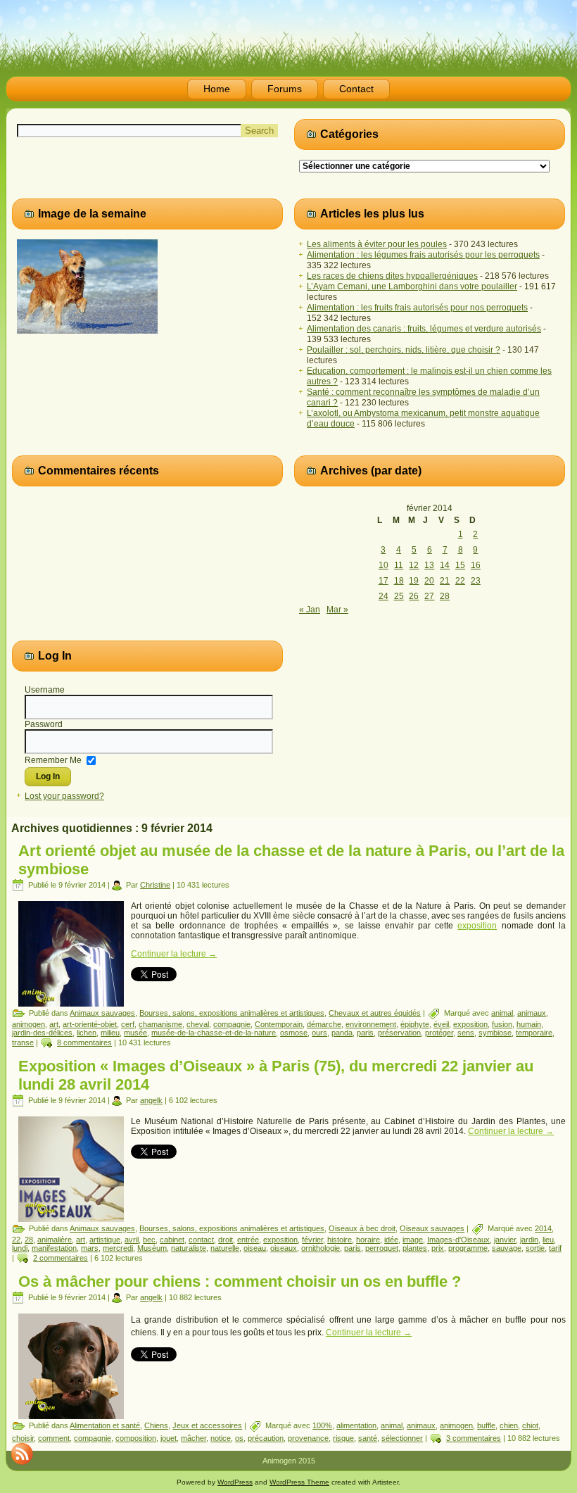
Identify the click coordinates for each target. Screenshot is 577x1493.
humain (528, 1024)
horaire (368, 1239)
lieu (548, 1239)
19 (414, 581)
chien (509, 1425)
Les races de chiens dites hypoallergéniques (392, 276)
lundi (19, 1248)
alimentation (356, 1425)
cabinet (172, 1239)
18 (399, 581)
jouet (168, 1438)
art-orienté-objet (90, 1024)
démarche (324, 1024)
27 (429, 596)
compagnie (232, 1024)
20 (429, 581)
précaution (266, 1438)
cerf (127, 1024)
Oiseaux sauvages (432, 1228)
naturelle (224, 1248)
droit (225, 1239)
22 (460, 581)
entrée (248, 1239)
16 (476, 565)
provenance (308, 1438)
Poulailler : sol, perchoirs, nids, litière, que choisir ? (403, 350)
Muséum (152, 1248)
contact (201, 1239)
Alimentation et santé (105, 1425)
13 (429, 565)
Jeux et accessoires (207, 1425)
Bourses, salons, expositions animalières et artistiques (231, 1013)
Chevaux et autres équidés (375, 1013)
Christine (155, 885)
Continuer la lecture (174, 954)
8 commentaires (84, 1042)
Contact (356, 88)
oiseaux (283, 1248)
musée (135, 1032)
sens (465, 1032)
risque (343, 1438)
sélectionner (402, 1438)
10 (383, 565)
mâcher (193, 1438)
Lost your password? (64, 796)
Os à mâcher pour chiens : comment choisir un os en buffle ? (239, 1281)
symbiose (495, 1032)
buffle (486, 1425)
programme (468, 1248)
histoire (339, 1239)
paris (365, 1032)
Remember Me (53, 759)
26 (414, 596)
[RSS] (22, 1453)
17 (383, 581)
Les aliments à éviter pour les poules (377, 244)
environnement (370, 1024)
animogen (28, 1024)
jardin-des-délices (42, 1032)
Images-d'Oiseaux (458, 1239)
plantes (414, 1248)
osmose (293, 1032)
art (53, 1024)
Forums (284, 88)
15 (460, 565)
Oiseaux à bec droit (362, 1228)
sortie (535, 1248)
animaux (531, 1013)
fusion (502, 1024)
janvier (505, 1239)
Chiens (156, 1425)
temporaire (534, 1032)
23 (476, 581)
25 (399, 596)
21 (445, 581)
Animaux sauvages (102, 1013)
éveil (441, 1024)
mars (90, 1248)
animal (502, 1013)
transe (23, 1042)
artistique (104, 1239)
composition (135, 1438)
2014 (543, 1228)
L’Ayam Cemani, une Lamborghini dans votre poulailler (412, 286)
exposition (477, 926)
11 (398, 565)
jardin (529, 1239)
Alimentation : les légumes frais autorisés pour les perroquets (423, 255)
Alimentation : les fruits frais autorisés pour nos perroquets (417, 308)
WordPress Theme (299, 1482)
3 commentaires (473, 1438)
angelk (151, 1100)
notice (220, 1438)
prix (437, 1248)
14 (445, 565)
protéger (439, 1032)
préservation (399, 1032)
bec (149, 1239)
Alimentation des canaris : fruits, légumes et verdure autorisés (424, 329)
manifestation (54, 1248)
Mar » (337, 610)
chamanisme (160, 1024)
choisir (23, 1438)
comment (54, 1438)
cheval (197, 1024)
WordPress (235, 1482)
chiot (530, 1425)
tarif (555, 1248)
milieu (110, 1032)
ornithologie (320, 1248)
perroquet (381, 1248)
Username (45, 690)
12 (414, 565)
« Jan (309, 610)
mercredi (118, 1248)
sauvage (506, 1248)
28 (445, 596)
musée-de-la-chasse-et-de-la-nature (213, 1032)
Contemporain (279, 1024)
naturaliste (188, 1248)
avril (132, 1239)
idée (391, 1239)
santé (367, 1438)
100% (322, 1425)
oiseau (254, 1248)
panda (342, 1032)
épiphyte (414, 1024)
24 (383, 596)
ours (319, 1032)
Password (44, 724)
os (239, 1438)
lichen (86, 1032)
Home (216, 88)
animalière (54, 1239)
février (312, 1239)
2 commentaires (60, 1258)
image (412, 1239)
